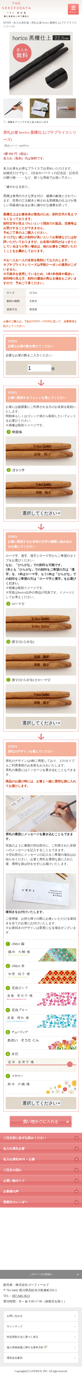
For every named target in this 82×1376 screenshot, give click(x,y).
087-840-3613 (21, 1296)
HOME (7, 22)
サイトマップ (15, 1326)
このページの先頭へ (41, 1274)
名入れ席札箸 (21, 22)
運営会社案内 (15, 1357)
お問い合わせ (15, 1315)
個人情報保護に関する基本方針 (25, 1347)
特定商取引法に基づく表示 (22, 1336)
